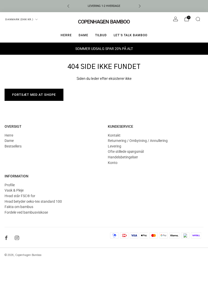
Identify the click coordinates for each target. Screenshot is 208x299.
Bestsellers (13, 146)
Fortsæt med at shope (34, 95)
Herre (66, 35)
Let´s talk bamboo (130, 35)
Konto (112, 163)
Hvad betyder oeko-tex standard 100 (33, 201)
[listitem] (104, 6)
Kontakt (114, 135)
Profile (10, 185)
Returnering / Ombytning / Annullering (138, 141)
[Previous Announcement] (68, 6)
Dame (83, 35)
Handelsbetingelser (123, 157)
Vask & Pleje (14, 190)
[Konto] (175, 19)
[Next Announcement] (139, 6)
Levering (114, 146)
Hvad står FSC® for (20, 196)
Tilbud (101, 35)
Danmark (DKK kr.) (19, 19)
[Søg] (197, 19)
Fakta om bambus (19, 207)
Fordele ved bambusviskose (26, 212)
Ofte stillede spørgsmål (126, 152)
